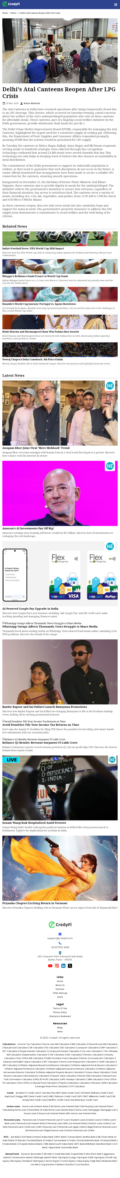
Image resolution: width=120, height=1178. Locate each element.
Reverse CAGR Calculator (105, 1082)
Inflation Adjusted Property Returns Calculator (60, 1072)
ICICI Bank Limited (31, 1136)
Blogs (60, 1027)
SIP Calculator (37, 1047)
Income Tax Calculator (29, 1044)
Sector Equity (53, 1161)
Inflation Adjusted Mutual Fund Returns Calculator (45, 1065)
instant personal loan (50, 1119)
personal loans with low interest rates (67, 1123)
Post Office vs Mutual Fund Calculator (37, 1082)
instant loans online (99, 1123)
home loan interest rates (35, 1106)
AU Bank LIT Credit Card (28, 1092)
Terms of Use (60, 1008)
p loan (66, 1119)
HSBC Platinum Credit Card (62, 1096)
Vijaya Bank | (55, 1147)
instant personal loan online (80, 1130)
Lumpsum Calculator (88, 1047)
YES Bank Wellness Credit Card (96, 1092)
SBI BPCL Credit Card (59, 1099)
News (13, 13)
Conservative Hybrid (22, 1157)
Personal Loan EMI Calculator (103, 1044)
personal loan (30, 1119)
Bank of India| (44, 1140)
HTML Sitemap (60, 993)
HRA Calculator (79, 1044)
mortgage (94, 1109)
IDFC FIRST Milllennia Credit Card (94, 1096)
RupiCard (10, 1096)
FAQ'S (60, 997)
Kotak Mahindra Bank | (89, 1140)
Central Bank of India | (65, 1140)
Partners (60, 989)
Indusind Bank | (110, 1140)
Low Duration (82, 1164)
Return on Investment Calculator (97, 1058)
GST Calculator (10, 1051)
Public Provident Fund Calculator (62, 1058)
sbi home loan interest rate (64, 1106)
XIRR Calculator (95, 1079)
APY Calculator (51, 1061)
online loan (109, 1119)
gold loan (30, 1126)
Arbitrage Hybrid (42, 1157)
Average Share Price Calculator (52, 1086)
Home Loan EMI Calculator (56, 1044)
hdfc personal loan (47, 1126)
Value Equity (83, 1161)
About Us (60, 985)
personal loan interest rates (31, 1123)
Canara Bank (75, 1136)
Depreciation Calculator (35, 1054)
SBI (98, 1136)
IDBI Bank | (91, 1143)
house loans (30, 1113)
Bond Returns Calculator (37, 1075)
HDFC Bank (60, 1136)
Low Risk (35, 1164)
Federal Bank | (11, 1143)
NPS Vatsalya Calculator (73, 1079)
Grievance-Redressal (60, 1016)
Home (5, 13)
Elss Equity (16, 1161)
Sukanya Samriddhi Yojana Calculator (22, 1061)
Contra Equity (68, 1161)
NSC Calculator (74, 1054)
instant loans (94, 1119)
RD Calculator (68, 1047)
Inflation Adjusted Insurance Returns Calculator (71, 1068)
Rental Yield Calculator (90, 1075)
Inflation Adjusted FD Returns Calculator (25, 1068)
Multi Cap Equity (60, 1157)
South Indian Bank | (65, 1143)
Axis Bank (15, 1136)
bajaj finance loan (54, 1130)
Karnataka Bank (70, 1147)
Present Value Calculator (64, 1075)
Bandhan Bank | (105, 1143)
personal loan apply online (72, 1126)
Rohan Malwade (31, 103)
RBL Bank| (50, 1143)
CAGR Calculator (106, 1061)
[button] (116, 4)
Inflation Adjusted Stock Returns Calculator (94, 1065)
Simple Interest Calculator (33, 1051)
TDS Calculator (57, 1054)
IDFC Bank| (80, 1143)
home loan (82, 1109)
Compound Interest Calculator (64, 1051)
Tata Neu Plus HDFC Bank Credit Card (60, 1092)
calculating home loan (14, 1109)
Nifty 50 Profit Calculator (47, 1079)
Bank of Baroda (17, 1140)
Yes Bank (31, 1140)
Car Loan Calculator (92, 1051)
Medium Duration (65, 1164)
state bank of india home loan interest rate (51, 1109)
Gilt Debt (47, 1153)
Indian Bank (48, 1136)
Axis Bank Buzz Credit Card (84, 1099)
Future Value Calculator (98, 1072)
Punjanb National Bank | (32, 1143)
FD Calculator (52, 1047)
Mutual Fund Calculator (16, 1047)
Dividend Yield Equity (33, 1161)
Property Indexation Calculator (74, 1082)
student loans (78, 1119)
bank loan (10, 1123)
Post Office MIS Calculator (30, 1058)
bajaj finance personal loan (102, 1126)
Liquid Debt (78, 1153)
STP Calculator (77, 1086)
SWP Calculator (108, 1047)
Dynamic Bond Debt (31, 1153)
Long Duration (48, 1164)
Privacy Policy (60, 1012)
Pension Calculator (93, 1054)
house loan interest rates (52, 1113)
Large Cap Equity (79, 1157)
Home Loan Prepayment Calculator (78, 1061)
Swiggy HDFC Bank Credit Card (31, 1096)
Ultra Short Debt (93, 1153)
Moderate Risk (109, 1161)
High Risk (95, 1161)
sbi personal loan (34, 1130)
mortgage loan (109, 1109)
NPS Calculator (10, 1065)
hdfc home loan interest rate (81, 1113)
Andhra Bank (89, 1136)
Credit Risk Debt (62, 1153)
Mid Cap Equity (96, 1157)
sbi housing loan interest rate (97, 1106)
